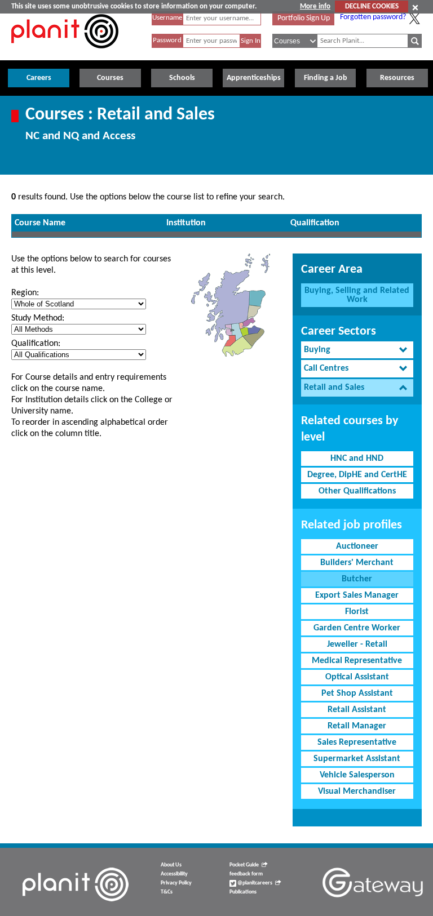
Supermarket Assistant (356, 758)
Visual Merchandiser (357, 791)
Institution (186, 223)
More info (315, 6)
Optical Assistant (357, 677)
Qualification (314, 223)
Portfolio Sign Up (303, 18)
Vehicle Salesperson (357, 775)
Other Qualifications (357, 491)
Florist (357, 611)
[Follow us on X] (414, 18)
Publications (243, 892)
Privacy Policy (176, 883)
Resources (397, 78)
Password (167, 40)
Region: (25, 292)
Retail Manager (357, 726)
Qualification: (35, 343)
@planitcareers (254, 883)
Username (167, 17)
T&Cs (167, 892)
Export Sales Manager (357, 595)
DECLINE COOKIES (372, 6)
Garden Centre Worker (356, 628)
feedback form (246, 874)
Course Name (40, 223)
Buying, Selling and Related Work (356, 295)
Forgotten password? (373, 17)
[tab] (357, 350)
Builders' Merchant (357, 562)
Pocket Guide (244, 865)
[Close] (415, 7)
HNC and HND (356, 458)
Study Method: (37, 318)
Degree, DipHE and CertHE (357, 474)
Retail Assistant (357, 709)
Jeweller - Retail (357, 644)
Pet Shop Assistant (357, 693)
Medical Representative (357, 660)
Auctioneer (357, 546)
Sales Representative (356, 742)
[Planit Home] (64, 54)
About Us (171, 865)
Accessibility (174, 874)
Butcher (357, 579)
